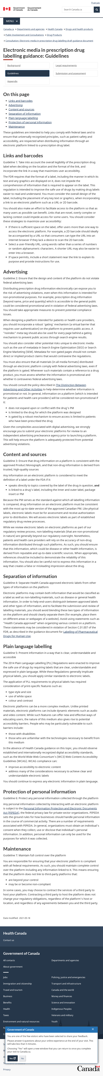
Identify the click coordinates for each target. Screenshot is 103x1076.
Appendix (12, 81)
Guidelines (13, 73)
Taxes (6, 1015)
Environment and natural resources (21, 1021)
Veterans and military (62, 1015)
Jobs (5, 977)
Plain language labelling (23, 118)
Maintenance (17, 126)
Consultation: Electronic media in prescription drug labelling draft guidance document (49, 40)
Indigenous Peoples (62, 1008)
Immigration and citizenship (17, 983)
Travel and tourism (12, 989)
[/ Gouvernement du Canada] (22, 8)
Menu (10, 21)
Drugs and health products (79, 29)
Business (7, 996)
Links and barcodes (21, 101)
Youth (55, 1021)
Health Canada (55, 29)
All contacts (9, 960)
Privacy (6, 1069)
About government (13, 966)
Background (13, 65)
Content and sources (21, 109)
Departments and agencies (31, 29)
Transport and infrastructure (66, 983)
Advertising (16, 105)
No (23, 1059)
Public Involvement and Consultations (24, 34)
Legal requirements (66, 65)
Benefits (7, 1002)
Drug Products (54, 34)
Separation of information (25, 113)
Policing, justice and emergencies (68, 977)
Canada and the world (63, 989)
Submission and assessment (71, 73)
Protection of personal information (30, 122)
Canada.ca (8, 29)
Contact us (8, 940)
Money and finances (62, 996)
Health (6, 1008)
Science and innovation (63, 1002)
